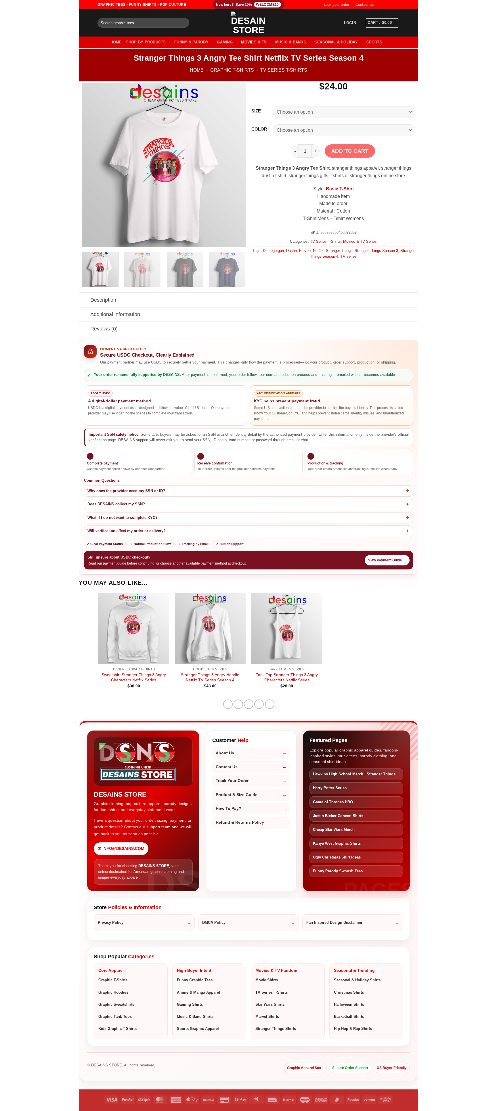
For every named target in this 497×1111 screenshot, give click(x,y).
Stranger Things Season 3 (376, 250)
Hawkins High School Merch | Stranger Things (354, 774)
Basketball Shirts (349, 1016)
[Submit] (184, 23)
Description (103, 300)
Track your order (335, 4)
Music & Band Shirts (195, 1016)
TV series (349, 256)
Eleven (305, 250)
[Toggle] (84, 301)
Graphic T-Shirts (232, 70)
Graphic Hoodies (113, 992)
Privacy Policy (110, 922)
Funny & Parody (191, 42)
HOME (116, 42)
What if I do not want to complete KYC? (122, 518)
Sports (374, 42)
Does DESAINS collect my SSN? (116, 504)
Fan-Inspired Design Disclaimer (334, 922)
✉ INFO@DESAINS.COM (121, 848)
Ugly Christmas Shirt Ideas (337, 857)
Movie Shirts (266, 980)
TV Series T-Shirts (283, 70)
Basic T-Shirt (340, 188)
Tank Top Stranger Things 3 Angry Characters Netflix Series (287, 677)
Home (197, 70)
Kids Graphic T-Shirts (117, 1028)
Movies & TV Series (360, 241)
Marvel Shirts (267, 1016)
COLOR (259, 129)
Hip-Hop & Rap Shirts (353, 1028)
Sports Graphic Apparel (198, 1028)
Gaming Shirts (190, 1004)
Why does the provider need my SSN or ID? (126, 491)
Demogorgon (273, 250)
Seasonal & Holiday (336, 42)
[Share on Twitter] (238, 704)
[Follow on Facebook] (380, 5)
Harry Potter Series (330, 788)
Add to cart (350, 151)
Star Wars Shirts (269, 1004)
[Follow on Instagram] (385, 5)
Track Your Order (232, 781)
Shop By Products (146, 42)
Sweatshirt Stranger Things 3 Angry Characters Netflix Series (134, 677)
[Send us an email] (396, 5)
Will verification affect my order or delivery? (126, 531)
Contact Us (364, 4)
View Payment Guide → (387, 560)
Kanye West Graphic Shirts (337, 843)
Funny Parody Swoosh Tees (338, 871)
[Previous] (92, 165)
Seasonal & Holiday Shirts (357, 980)
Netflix (318, 250)
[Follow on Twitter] (391, 5)
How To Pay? (228, 808)
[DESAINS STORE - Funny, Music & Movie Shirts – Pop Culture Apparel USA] (248, 23)
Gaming (225, 42)
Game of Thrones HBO (333, 802)
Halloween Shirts (349, 1004)
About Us (225, 753)
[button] (350, 23)
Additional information (115, 314)
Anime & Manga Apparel (198, 992)
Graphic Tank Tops (115, 1016)
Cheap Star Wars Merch (334, 829)
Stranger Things (339, 250)
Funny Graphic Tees (195, 980)
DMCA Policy (213, 922)
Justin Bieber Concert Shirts (338, 816)
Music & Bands (290, 42)
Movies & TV (254, 42)
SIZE (256, 111)
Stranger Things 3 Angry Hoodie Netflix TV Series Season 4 (210, 677)
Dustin (291, 250)
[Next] (235, 165)
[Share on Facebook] (228, 704)
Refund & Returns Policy (240, 822)
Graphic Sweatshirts (116, 1004)
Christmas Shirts (349, 992)
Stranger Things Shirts (275, 1028)
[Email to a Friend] (248, 704)
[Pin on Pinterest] (259, 704)
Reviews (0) (104, 329)
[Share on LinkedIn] (269, 704)
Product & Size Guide (236, 795)
